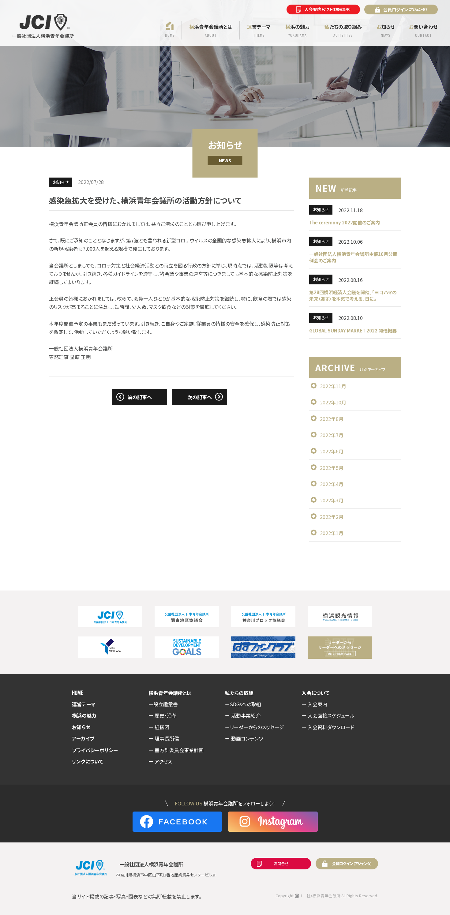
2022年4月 (331, 484)
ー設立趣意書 (163, 704)
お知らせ (81, 727)
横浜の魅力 (84, 715)
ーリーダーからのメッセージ (254, 727)
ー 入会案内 (314, 704)
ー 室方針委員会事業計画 (176, 750)
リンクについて (87, 761)
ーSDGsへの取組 (243, 704)
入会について (315, 692)
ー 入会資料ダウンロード (328, 727)
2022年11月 (333, 386)
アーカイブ (83, 738)
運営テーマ (84, 704)
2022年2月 (331, 516)
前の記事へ (139, 397)
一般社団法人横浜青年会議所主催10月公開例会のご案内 (353, 257)
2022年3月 (331, 500)
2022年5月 (331, 467)
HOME (77, 692)
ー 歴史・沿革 (162, 715)
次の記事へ (199, 397)
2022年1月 (331, 533)
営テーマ (259, 30)
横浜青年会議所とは (170, 692)
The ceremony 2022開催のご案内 (344, 222)
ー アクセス (160, 761)
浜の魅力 (297, 30)
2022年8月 (331, 418)
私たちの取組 (239, 692)
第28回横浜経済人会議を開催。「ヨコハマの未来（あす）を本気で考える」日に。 (353, 295)
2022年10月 (333, 402)
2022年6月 (331, 451)
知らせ (386, 30)
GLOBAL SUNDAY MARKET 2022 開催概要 (353, 330)
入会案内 (327, 9)
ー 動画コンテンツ (244, 738)
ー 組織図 (158, 727)
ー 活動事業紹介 (243, 715)
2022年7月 (331, 435)
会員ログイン (405, 9)
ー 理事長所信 (163, 738)
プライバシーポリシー (95, 750)
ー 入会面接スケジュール (328, 715)
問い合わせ (423, 30)
